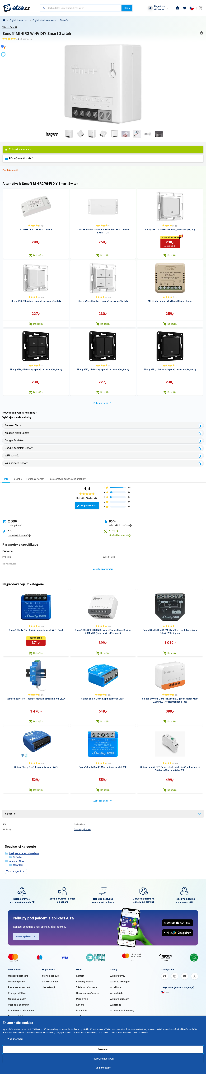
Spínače (64, 20)
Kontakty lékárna (85, 981)
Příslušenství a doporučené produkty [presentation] (67, 479)
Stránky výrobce (82, 829)
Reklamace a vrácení (19, 987)
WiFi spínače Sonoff (16, 463)
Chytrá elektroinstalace (44, 20)
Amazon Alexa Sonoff (17, 432)
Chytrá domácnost (18, 20)
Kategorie (10, 813)
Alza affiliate (116, 993)
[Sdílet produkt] (201, 33)
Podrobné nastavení (103, 1058)
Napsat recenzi (89, 505)
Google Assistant (14, 440)
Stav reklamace (50, 981)
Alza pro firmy (117, 976)
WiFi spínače (12, 455)
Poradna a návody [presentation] (35, 479)
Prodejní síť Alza (17, 993)
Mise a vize (82, 999)
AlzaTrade (115, 1004)
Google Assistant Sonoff (19, 448)
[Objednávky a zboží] (177, 8)
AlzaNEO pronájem (120, 981)
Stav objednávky (50, 976)
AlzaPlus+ (115, 987)
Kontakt (80, 976)
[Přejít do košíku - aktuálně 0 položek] (201, 8)
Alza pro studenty (119, 999)
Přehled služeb (16, 1016)
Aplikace (80, 1016)
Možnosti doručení (18, 976)
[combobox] (81, 8)
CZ (167, 991)
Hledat (126, 8)
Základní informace (86, 987)
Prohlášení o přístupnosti (21, 1010)
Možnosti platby (16, 981)
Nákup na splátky (17, 999)
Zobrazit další (100, 403)
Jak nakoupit (49, 987)
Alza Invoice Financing (122, 1010)
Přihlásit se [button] (159, 9)
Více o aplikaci (23, 936)
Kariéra (80, 1004)
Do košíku (38, 255)
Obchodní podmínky (18, 1004)
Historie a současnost (87, 993)
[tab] (6, 479)
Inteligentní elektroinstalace (24, 853)
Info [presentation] (6, 479)
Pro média (81, 1010)
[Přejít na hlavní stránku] (16, 8)
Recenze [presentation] (17, 479)
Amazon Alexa (13, 425)
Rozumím (103, 1049)
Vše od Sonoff (9, 27)
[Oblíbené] (185, 8)
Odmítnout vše (103, 1067)
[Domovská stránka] (3, 20)
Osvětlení (18, 865)
